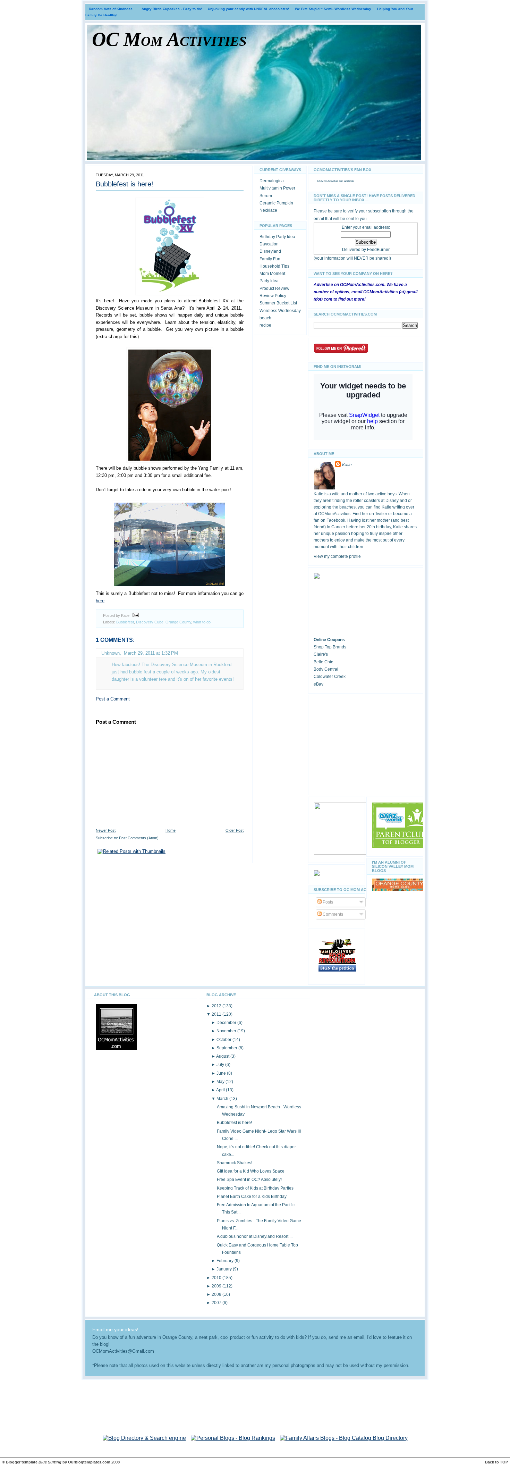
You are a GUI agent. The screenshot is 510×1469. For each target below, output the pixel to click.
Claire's (321, 654)
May (221, 1081)
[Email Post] (134, 615)
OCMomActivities (327, 181)
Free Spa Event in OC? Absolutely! (249, 1179)
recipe (265, 325)
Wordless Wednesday (280, 310)
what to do (202, 622)
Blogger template (21, 1462)
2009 (217, 1286)
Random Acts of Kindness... (112, 9)
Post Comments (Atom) (139, 838)
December (226, 1022)
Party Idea (269, 280)
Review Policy (273, 295)
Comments (332, 914)
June (221, 1073)
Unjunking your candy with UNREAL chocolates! (248, 9)
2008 (217, 1294)
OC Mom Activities (169, 39)
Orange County (178, 622)
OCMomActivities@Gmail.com (123, 1351)
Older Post (235, 830)
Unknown (110, 653)
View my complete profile (337, 556)
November (226, 1031)
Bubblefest (125, 622)
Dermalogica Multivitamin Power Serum (277, 188)
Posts (327, 902)
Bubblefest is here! (124, 184)
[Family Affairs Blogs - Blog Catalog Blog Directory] (343, 1438)
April (221, 1090)
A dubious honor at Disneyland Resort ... (254, 1236)
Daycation (269, 244)
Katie (347, 464)
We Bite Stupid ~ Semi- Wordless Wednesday (333, 9)
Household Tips (274, 266)
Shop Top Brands (330, 647)
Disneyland (270, 251)
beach (265, 318)
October (224, 1039)
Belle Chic (323, 662)
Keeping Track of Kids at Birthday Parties (255, 1188)
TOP (504, 1462)
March (222, 1098)
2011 (217, 1014)
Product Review (274, 288)
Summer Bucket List (278, 303)
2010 (217, 1277)
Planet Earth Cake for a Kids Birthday (252, 1196)
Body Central (326, 669)
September (227, 1048)
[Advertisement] (366, 743)
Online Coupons (329, 639)
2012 (217, 1006)
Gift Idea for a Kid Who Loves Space (250, 1171)
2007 (217, 1302)
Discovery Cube (149, 622)
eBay (318, 684)
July (220, 1064)
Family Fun (270, 259)
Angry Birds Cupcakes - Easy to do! (172, 9)
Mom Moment (272, 273)
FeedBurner (378, 249)
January (224, 1269)
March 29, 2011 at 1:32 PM (151, 653)
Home (170, 830)
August (223, 1056)
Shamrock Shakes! (234, 1162)
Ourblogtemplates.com (89, 1462)
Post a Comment (113, 699)
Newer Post (106, 830)
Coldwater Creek (330, 676)
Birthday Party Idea (277, 236)
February (225, 1260)
